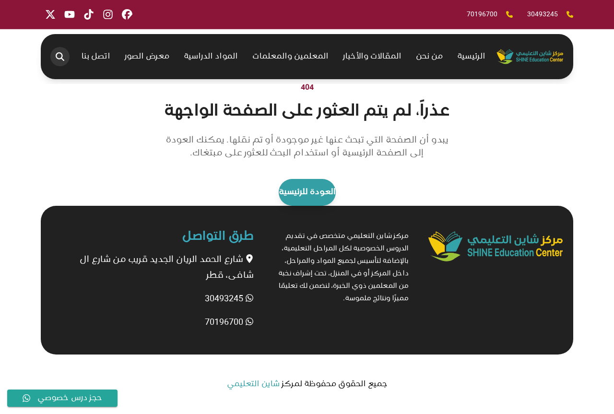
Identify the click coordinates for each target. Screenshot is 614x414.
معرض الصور (147, 56)
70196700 (225, 322)
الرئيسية (471, 56)
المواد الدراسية (211, 56)
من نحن (429, 56)
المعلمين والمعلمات (290, 56)
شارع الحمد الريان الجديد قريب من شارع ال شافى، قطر (167, 267)
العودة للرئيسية (307, 192)
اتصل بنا (95, 56)
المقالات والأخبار (372, 56)
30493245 (225, 299)
